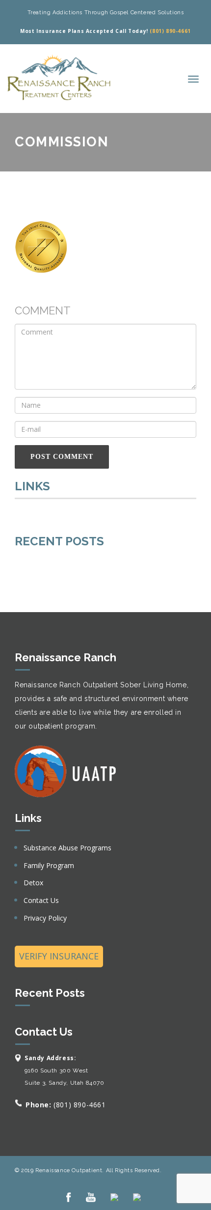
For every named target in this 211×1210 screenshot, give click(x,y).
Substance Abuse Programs (67, 847)
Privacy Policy (45, 918)
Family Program (49, 865)
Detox (33, 882)
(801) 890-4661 (170, 31)
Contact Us (41, 900)
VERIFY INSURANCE (59, 956)
